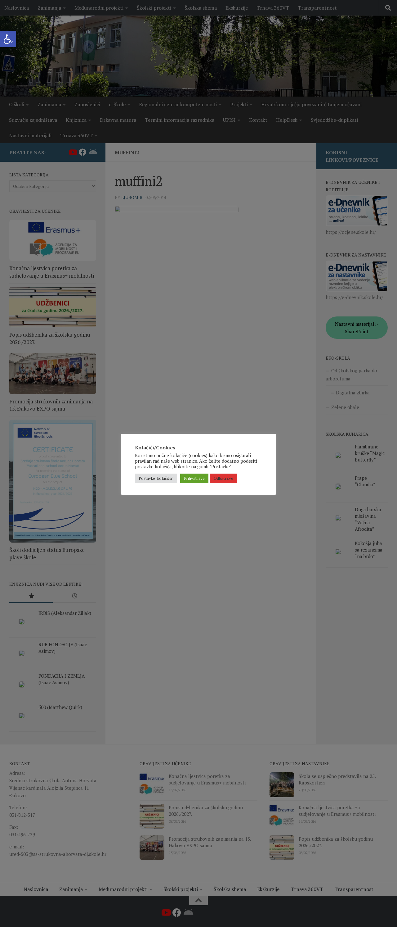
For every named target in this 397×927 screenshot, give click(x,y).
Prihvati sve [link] (194, 478)
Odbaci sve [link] (223, 478)
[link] (8, 39)
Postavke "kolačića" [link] (156, 478)
